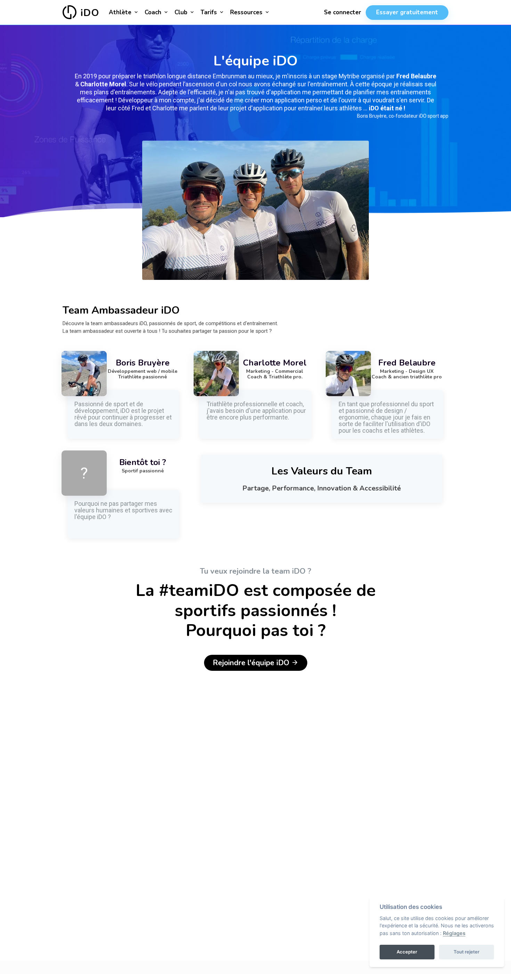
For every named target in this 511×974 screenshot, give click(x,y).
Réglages (454, 933)
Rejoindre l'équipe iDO (252, 663)
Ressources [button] (247, 12)
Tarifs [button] (210, 12)
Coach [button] (154, 12)
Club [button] (182, 12)
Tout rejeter (466, 952)
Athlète (121, 12)
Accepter (407, 952)
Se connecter (342, 12)
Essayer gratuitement (407, 12)
